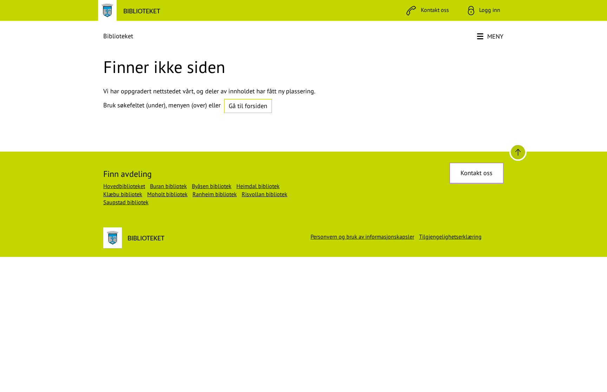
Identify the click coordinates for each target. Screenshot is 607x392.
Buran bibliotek (168, 186)
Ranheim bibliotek (214, 194)
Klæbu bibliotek (122, 194)
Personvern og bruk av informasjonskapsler (362, 236)
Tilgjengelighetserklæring (450, 236)
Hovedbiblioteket (124, 186)
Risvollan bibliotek (264, 194)
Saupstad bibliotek (126, 202)
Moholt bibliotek (167, 194)
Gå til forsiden (248, 106)
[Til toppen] (518, 152)
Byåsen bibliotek (211, 186)
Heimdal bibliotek (258, 186)
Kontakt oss (476, 173)
